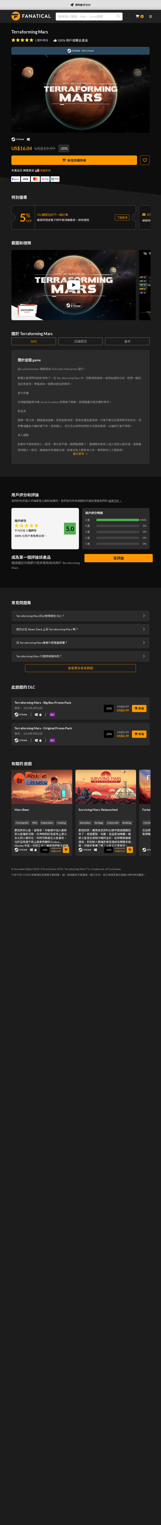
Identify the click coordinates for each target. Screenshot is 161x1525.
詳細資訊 (80, 341)
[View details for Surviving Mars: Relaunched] (105, 787)
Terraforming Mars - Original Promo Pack (43, 728)
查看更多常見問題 (80, 668)
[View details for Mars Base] (41, 787)
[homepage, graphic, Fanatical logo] (31, 16)
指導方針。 (115, 500)
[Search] (118, 16)
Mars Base (22, 809)
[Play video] (73, 285)
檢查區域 (45, 170)
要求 (127, 341)
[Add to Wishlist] (145, 160)
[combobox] (93, 16)
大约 (33, 341)
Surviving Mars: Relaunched (98, 809)
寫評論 (118, 558)
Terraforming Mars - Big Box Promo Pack (43, 702)
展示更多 (78, 453)
